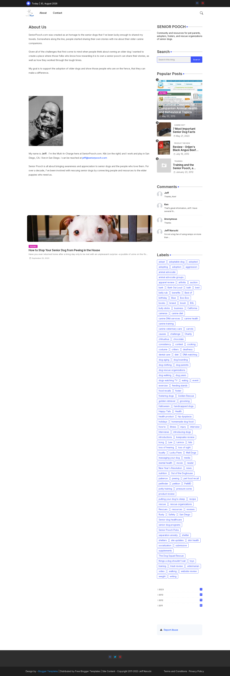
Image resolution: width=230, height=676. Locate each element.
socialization (165, 545)
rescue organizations (181, 504)
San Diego (184, 514)
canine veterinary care (170, 328)
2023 (180, 589)
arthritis (182, 282)
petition (176, 483)
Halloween (164, 406)
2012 (180, 600)
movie (179, 463)
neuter (190, 463)
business (178, 308)
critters (175, 349)
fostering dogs (166, 396)
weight (162, 576)
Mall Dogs (191, 452)
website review (189, 571)
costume (163, 349)
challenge (175, 334)
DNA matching (190, 354)
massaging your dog (169, 457)
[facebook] (197, 3)
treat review (176, 566)
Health (178, 411)
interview (194, 426)
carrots (189, 328)
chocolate (178, 339)
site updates (177, 540)
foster (178, 390)
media (187, 457)
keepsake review (185, 437)
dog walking (165, 375)
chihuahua (164, 339)
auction (194, 282)
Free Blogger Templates (87, 671)
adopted (193, 261)
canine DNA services (169, 318)
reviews (191, 509)
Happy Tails (165, 411)
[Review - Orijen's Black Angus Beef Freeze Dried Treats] (164, 148)
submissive (181, 545)
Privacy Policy (196, 671)
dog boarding (181, 359)
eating (185, 380)
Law (170, 442)
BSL (192, 303)
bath (189, 287)
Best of (188, 292)
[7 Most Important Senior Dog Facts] (164, 129)
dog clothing (165, 365)
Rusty (161, 514)
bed (197, 287)
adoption (176, 267)
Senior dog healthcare (170, 519)
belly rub (163, 292)
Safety (172, 514)
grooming (185, 401)
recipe (192, 499)
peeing (175, 478)
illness (173, 426)
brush (183, 303)
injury (183, 426)
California (192, 308)
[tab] (43, 13)
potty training (165, 488)
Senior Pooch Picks (169, 530)
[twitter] (115, 657)
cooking (191, 344)
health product (166, 416)
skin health (193, 540)
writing (173, 576)
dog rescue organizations (172, 370)
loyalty (162, 452)
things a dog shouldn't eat (172, 561)
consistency (165, 344)
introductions (165, 437)
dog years (181, 375)
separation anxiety (168, 535)
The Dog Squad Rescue (171, 555)
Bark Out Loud (175, 287)
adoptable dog (176, 261)
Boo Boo (184, 298)
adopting (163, 267)
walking (173, 571)
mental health (165, 463)
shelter (185, 535)
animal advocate (167, 272)
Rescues (163, 509)
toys (192, 561)
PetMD (187, 483)
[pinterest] (203, 3)
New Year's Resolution (170, 468)
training (162, 566)
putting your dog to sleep (172, 499)
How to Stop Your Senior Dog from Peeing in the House (64, 250)
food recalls (165, 390)
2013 (180, 594)
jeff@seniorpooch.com (94, 157)
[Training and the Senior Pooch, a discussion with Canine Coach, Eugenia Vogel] (164, 165)
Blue (173, 298)
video (162, 571)
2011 (180, 605)
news (189, 468)
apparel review (166, 282)
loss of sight (184, 447)
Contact (57, 12)
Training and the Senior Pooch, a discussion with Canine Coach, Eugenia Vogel (183, 166)
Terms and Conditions (175, 671)
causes (162, 334)
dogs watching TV (168, 380)
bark (161, 287)
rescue (162, 504)
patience (163, 478)
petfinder (163, 483)
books (162, 303)
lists (190, 442)
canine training (166, 323)
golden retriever (167, 401)
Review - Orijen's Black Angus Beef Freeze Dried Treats (186, 148)
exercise (163, 385)
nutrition (163, 473)
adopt (162, 261)
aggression (191, 267)
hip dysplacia (185, 416)
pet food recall (191, 478)
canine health (191, 318)
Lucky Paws (176, 452)
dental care (164, 354)
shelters (163, 540)
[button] (201, 13)
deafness (188, 349)
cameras (163, 313)
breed (172, 303)
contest (179, 344)
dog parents (182, 365)
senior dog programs (169, 524)
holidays (163, 421)
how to (162, 426)
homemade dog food (182, 421)
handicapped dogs (184, 406)
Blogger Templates (48, 671)
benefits (176, 292)
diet (177, 354)
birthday (163, 298)
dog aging (164, 359)
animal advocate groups (171, 277)
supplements (165, 550)
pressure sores (184, 488)
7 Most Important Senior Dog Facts (184, 130)
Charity (188, 334)
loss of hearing (166, 447)
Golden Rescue (186, 396)
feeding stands (179, 385)
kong (161, 442)
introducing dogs (182, 432)
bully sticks (164, 308)
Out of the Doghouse (182, 473)
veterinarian (193, 566)
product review (166, 494)
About (43, 12)
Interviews (164, 432)
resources (177, 509)
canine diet (177, 313)
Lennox (180, 442)
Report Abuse (171, 629)
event (195, 380)
